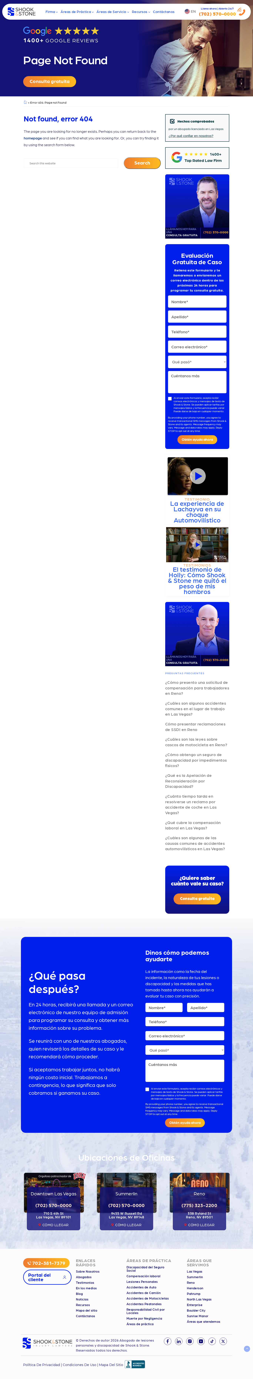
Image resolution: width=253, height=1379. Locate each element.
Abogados (83, 1277)
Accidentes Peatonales (144, 1303)
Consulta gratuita (50, 81)
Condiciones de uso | (80, 1365)
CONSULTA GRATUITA (182, 232)
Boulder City (196, 1310)
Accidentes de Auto (141, 1287)
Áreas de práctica (140, 1324)
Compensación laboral (143, 1276)
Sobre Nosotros (87, 1271)
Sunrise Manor (197, 1316)
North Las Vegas (199, 1299)
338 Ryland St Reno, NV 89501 (199, 1215)
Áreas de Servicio (111, 11)
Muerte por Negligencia (144, 1318)
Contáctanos (164, 11)
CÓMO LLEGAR (55, 1225)
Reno (191, 1282)
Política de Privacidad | (43, 1365)
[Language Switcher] (190, 11)
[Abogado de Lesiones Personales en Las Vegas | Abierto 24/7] (22, 11)
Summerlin (195, 1277)
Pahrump (194, 1293)
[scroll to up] (247, 1349)
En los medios (86, 1288)
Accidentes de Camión (143, 1292)
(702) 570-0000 (215, 232)
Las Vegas (194, 1271)
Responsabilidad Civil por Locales (145, 1311)
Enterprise (194, 1304)
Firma (50, 11)
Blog (79, 1293)
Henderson (195, 1288)
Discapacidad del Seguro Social (145, 1268)
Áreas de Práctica (76, 11)
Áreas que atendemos (203, 1321)
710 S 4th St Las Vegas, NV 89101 (53, 1215)
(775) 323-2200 (199, 1205)
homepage (33, 138)
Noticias (82, 1299)
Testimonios (85, 1282)
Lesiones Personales (142, 1281)
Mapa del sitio (86, 1310)
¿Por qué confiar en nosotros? (191, 136)
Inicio (25, 102)
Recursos (139, 11)
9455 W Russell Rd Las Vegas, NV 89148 (126, 1215)
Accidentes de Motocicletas (147, 1298)
